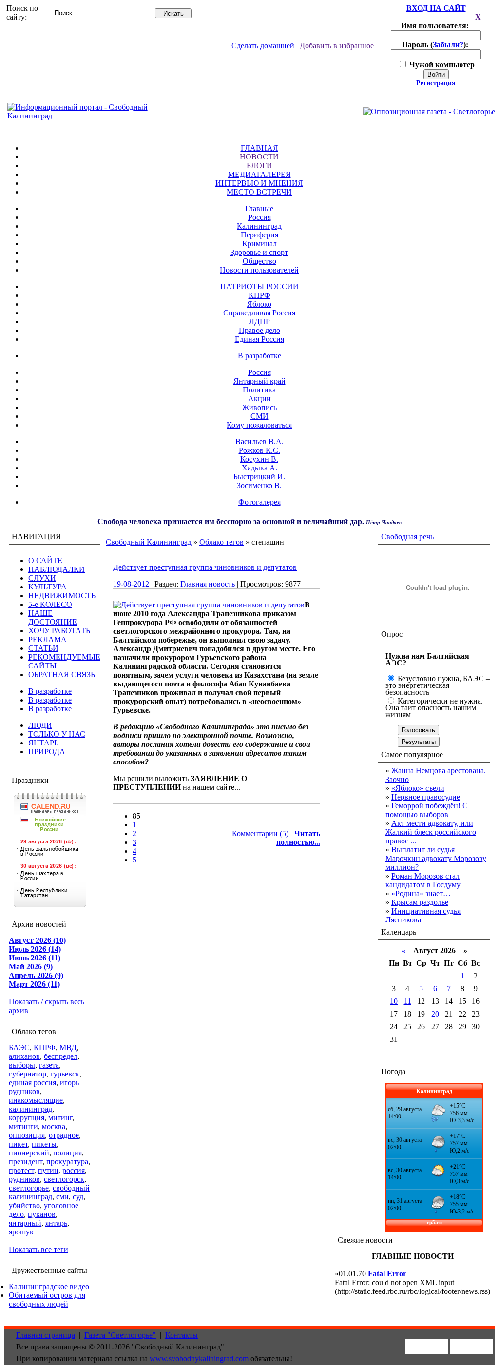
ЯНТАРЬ (43, 743)
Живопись (259, 407)
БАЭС (19, 1047)
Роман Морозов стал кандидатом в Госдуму (423, 880)
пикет (18, 1144)
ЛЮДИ (40, 725)
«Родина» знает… (421, 893)
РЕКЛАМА (47, 639)
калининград (30, 1109)
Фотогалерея (259, 502)
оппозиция (27, 1135)
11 (407, 1001)
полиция (67, 1153)
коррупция (26, 1118)
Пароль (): (436, 44)
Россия (259, 217)
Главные (259, 208)
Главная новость (207, 584)
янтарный (25, 1223)
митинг (60, 1118)
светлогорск (64, 1179)
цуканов (42, 1214)
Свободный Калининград (149, 542)
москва (53, 1126)
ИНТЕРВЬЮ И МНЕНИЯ (259, 183)
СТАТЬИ (43, 648)
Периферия (259, 235)
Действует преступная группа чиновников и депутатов (205, 567)
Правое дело (259, 330)
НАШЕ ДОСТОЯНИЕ (52, 617)
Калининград (259, 226)
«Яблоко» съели (417, 788)
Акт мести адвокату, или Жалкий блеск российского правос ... (430, 832)
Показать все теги (38, 1249)
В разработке (259, 356)
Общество (259, 261)
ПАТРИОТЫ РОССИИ (259, 286)
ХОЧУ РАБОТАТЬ (59, 630)
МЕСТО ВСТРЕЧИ (259, 192)
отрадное (64, 1135)
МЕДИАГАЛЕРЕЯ (259, 174)
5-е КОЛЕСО (50, 604)
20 (435, 1014)
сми (62, 1197)
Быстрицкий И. (259, 476)
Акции (259, 398)
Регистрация (436, 83)
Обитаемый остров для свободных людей (47, 1299)
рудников (24, 1179)
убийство (24, 1205)
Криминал (259, 243)
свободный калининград (49, 1192)
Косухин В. (259, 459)
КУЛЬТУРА (47, 587)
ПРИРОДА (46, 751)
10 (394, 1001)
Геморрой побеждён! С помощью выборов (426, 810)
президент (25, 1161)
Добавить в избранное (337, 45)
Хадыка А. (259, 468)
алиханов (24, 1056)
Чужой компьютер (441, 64)
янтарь (56, 1223)
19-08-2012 (131, 584)
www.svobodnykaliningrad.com (199, 1358)
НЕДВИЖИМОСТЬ (62, 595)
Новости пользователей (259, 270)
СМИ (259, 416)
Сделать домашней (262, 45)
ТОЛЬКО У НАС (56, 734)
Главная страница (45, 1335)
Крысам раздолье (419, 902)
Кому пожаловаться (259, 425)
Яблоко (259, 304)
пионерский (29, 1153)
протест (21, 1170)
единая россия (32, 1082)
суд (78, 1197)
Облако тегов (221, 542)
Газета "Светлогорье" (120, 1335)
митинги (23, 1126)
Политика (259, 390)
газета (49, 1065)
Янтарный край (259, 381)
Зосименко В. (259, 485)
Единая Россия (259, 339)
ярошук (21, 1232)
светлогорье (29, 1188)
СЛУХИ (42, 578)
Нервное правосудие (425, 797)
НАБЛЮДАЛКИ (56, 569)
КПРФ (259, 295)
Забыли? (448, 44)
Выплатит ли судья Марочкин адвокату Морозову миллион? (435, 858)
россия (73, 1170)
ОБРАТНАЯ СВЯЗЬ (61, 674)
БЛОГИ (259, 165)
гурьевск (64, 1074)
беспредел (60, 1056)
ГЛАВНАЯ (259, 148)
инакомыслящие (36, 1100)
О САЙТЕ (45, 560)
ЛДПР (259, 321)
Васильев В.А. (259, 441)
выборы (22, 1065)
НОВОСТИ (259, 157)
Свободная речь (407, 536)
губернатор (27, 1074)
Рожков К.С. (259, 450)
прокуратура (67, 1161)
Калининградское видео (49, 1286)
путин (48, 1170)
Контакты (181, 1335)
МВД (68, 1047)
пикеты (44, 1144)
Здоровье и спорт (259, 252)
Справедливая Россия (259, 313)
